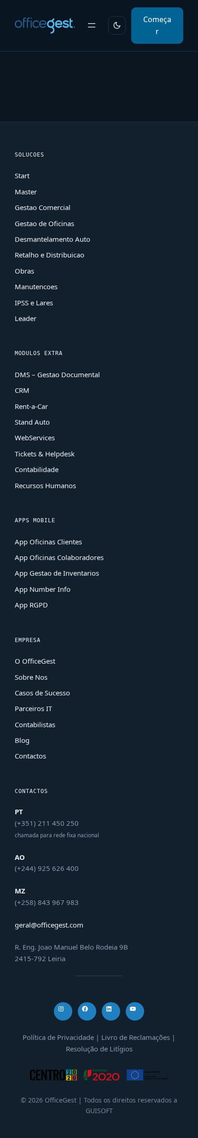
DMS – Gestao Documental (57, 374)
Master (26, 191)
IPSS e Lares (34, 302)
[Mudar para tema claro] (117, 25)
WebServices (35, 437)
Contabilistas (35, 724)
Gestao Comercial (42, 207)
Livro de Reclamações (135, 1037)
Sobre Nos (31, 677)
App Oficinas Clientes (48, 541)
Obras (24, 270)
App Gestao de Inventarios (57, 573)
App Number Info (42, 589)
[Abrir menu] (91, 25)
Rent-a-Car (31, 406)
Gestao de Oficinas (44, 223)
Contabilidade (36, 469)
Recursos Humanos (45, 485)
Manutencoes (36, 286)
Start (22, 175)
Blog (22, 740)
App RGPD (31, 604)
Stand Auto (32, 421)
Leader (25, 318)
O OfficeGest (35, 660)
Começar (157, 25)
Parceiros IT (33, 708)
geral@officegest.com (49, 924)
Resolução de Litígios (99, 1048)
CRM (22, 390)
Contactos (30, 755)
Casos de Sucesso (42, 692)
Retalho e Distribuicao (49, 254)
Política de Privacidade (58, 1037)
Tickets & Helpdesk (45, 453)
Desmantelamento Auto (52, 239)
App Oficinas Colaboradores (59, 557)
